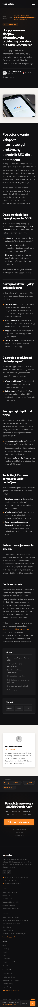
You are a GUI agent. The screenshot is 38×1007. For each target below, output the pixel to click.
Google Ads (6, 895)
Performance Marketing (10, 909)
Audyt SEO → (29, 783)
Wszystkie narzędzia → (11, 990)
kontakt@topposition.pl (13, 884)
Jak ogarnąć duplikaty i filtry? (16, 676)
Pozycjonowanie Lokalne (11, 917)
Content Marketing (9, 905)
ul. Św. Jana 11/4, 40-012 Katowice (16, 877)
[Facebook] (9, 872)
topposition (8, 3)
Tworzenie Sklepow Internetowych (14, 934)
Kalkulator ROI (7, 974)
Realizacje (6, 949)
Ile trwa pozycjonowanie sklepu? (17, 686)
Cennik (5, 952)
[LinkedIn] (4, 872)
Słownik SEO (7, 959)
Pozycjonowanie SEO (10, 892)
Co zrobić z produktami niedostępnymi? (14, 671)
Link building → (9, 788)
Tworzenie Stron (8, 899)
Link (28, 708)
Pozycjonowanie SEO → (12, 783)
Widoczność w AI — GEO (11, 902)
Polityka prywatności (9, 1004)
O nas (4, 945)
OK (33, 1003)
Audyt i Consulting (9, 930)
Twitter (19, 708)
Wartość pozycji (8, 984)
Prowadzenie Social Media (11, 924)
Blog (10, 17)
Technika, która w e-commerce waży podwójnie (18, 681)
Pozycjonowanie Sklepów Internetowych (16, 920)
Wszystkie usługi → (10, 937)
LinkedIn (9, 708)
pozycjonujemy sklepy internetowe (16, 629)
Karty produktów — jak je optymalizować (15, 665)
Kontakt (5, 965)
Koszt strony (7, 987)
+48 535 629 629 (10, 881)
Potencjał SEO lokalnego (11, 980)
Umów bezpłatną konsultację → (19, 822)
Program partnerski (9, 962)
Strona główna (5, 17)
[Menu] (33, 3)
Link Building (7, 927)
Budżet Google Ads (9, 977)
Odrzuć (24, 1003)
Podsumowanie (12, 690)
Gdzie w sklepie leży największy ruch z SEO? (19, 659)
